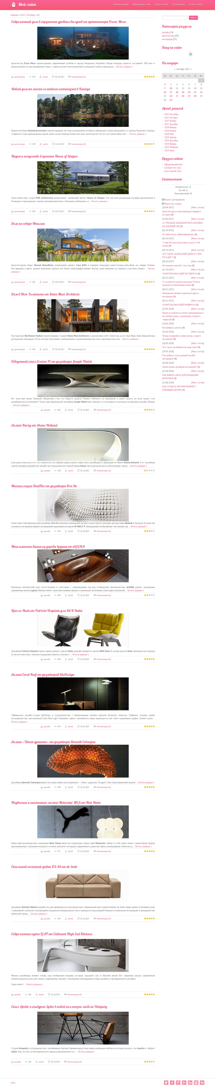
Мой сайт (27, 4)
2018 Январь (170, 127)
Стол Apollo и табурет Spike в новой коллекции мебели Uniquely (59, 1006)
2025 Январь (170, 143)
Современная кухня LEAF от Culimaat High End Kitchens (51, 934)
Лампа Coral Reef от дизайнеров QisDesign (42, 674)
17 (171, 92)
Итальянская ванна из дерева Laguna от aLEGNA (48, 546)
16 (165, 92)
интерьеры (167, 39)
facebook (172, 1082)
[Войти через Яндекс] (185, 54)
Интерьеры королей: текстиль (176, 265)
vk (202, 1082)
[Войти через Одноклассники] (196, 54)
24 (171, 96)
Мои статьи (197, 207)
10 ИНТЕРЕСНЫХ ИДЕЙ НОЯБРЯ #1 (178, 304)
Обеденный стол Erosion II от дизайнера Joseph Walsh (51, 361)
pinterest (178, 1082)
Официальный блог (173, 164)
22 (201, 92)
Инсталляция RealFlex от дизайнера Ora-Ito (44, 486)
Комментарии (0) (79, 77)
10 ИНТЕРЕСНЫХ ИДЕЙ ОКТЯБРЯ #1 (179, 273)
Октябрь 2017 (183, 69)
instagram (196, 1082)
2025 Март (169, 150)
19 (183, 92)
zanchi (45, 77)
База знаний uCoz (172, 171)
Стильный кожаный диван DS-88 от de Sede (44, 866)
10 (171, 88)
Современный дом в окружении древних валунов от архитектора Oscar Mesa (68, 21)
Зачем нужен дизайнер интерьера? (179, 366)
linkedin (190, 1082)
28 (195, 96)
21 (195, 92)
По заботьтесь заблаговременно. (178, 234)
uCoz (13, 1082)
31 (171, 100)
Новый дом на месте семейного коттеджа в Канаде (50, 89)
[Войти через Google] (190, 54)
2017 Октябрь (171, 117)
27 (189, 96)
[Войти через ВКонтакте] (175, 54)
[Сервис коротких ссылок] (171, 203)
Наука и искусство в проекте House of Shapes (44, 156)
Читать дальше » (124, 66)
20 (189, 92)
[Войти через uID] (170, 54)
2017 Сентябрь (171, 114)
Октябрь (31, 15)
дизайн (47, 410)
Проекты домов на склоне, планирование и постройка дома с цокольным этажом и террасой (183, 316)
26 (183, 96)
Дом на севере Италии (28, 223)
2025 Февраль (171, 147)
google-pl (184, 1082)
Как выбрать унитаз (172, 327)
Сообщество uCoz (172, 167)
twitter (166, 1082)
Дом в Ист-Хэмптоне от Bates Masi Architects (45, 294)
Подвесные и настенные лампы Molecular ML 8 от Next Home (56, 802)
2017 (22, 15)
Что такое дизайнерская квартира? (179, 347)
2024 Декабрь (171, 140)
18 (177, 92)
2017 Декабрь (171, 124)
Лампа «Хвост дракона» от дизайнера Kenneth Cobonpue (53, 742)
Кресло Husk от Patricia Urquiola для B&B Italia (46, 610)
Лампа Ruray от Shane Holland (34, 425)
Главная (14, 15)
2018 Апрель (170, 130)
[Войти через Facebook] (180, 54)
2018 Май (169, 134)
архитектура (19, 77)
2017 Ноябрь (170, 120)
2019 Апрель (170, 137)
